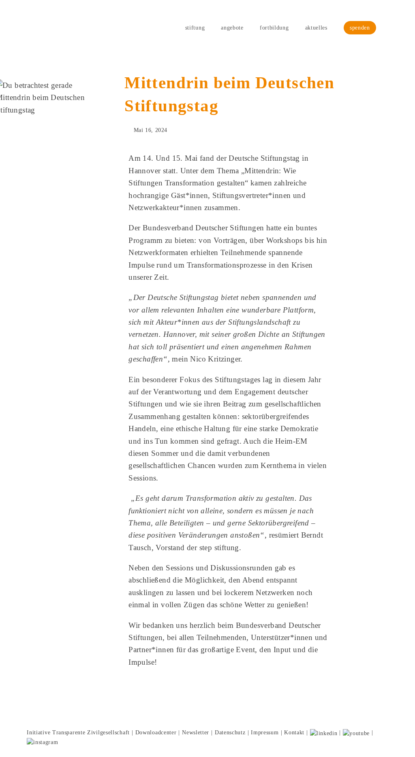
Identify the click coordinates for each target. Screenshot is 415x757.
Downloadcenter (156, 732)
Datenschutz (230, 732)
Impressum (264, 732)
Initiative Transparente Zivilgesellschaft (78, 732)
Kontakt (294, 732)
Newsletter (195, 732)
